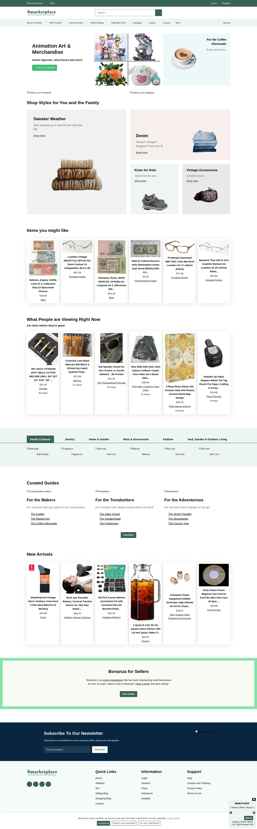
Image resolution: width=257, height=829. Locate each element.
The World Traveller (180, 514)
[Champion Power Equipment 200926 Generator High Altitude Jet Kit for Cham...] (179, 603)
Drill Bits (43, 389)
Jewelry (152, 23)
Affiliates (100, 783)
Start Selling (128, 694)
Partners (145, 783)
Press (144, 788)
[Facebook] (29, 784)
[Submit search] (158, 12)
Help (52, 3)
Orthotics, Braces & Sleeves (77, 617)
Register (226, 3)
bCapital (145, 798)
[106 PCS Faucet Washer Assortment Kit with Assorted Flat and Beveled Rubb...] (111, 603)
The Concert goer (178, 523)
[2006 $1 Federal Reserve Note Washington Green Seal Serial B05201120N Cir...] (145, 271)
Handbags (137, 23)
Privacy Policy (194, 788)
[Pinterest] (42, 784)
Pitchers (146, 641)
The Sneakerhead (110, 518)
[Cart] (227, 12)
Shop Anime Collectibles (46, 68)
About (98, 778)
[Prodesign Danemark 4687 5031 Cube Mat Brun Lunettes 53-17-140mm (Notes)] (179, 271)
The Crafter (37, 514)
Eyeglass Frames (77, 277)
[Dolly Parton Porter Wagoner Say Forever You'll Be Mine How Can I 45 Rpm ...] (214, 603)
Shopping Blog (103, 798)
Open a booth (142, 684)
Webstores (147, 793)
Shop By (226, 23)
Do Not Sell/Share (149, 823)
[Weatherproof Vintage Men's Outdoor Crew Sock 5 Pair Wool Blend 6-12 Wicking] (43, 603)
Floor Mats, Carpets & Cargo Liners (145, 388)
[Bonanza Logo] (41, 12)
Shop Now (39, 135)
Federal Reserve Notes (146, 281)
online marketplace (113, 680)
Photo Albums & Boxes (180, 406)
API (97, 788)
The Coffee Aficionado (44, 523)
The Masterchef (40, 518)
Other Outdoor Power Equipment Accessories (180, 617)
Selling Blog (101, 793)
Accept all (103, 823)
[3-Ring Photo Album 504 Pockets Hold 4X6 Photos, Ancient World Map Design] (179, 373)
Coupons (166, 23)
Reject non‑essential (124, 823)
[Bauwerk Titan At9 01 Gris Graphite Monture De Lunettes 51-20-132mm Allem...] (214, 271)
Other (43, 300)
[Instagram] (48, 784)
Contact (99, 803)
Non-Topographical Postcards (111, 383)
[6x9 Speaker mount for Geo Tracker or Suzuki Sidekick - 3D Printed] (111, 373)
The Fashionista (108, 523)
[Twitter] (35, 784)
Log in (214, 3)
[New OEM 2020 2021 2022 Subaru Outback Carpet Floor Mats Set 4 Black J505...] (145, 373)
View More (128, 535)
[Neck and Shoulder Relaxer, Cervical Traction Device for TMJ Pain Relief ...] (77, 603)
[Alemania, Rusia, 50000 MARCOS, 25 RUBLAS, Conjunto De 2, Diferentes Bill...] (111, 271)
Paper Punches (214, 396)
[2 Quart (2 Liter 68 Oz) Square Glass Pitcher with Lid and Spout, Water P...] (145, 603)
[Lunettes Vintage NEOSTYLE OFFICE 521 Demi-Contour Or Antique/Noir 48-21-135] (77, 271)
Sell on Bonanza (35, 3)
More (178, 23)
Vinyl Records (214, 610)
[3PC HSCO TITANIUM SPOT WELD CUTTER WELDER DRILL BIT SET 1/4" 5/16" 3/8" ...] (43, 373)
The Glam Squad (109, 514)
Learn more (173, 818)
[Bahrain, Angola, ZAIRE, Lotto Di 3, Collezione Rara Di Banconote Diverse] (43, 271)
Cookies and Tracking (198, 783)
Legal (144, 778)
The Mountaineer (178, 518)
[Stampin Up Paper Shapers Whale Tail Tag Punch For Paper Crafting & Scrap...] (214, 373)
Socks (43, 617)
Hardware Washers (111, 617)
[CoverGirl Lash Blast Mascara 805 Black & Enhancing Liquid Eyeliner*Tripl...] (77, 373)
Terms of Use (194, 793)
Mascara (77, 380)
